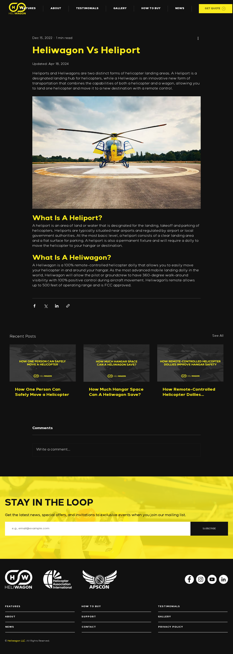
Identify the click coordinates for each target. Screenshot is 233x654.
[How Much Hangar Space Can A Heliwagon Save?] (117, 363)
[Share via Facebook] (34, 306)
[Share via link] (68, 306)
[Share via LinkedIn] (57, 306)
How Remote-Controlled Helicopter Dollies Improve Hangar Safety (189, 393)
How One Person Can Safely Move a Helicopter (42, 392)
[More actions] (198, 38)
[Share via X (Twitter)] (45, 306)
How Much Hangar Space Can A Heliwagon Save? (116, 392)
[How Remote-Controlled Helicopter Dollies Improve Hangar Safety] (190, 363)
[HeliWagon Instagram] (200, 579)
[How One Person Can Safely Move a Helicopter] (43, 363)
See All (217, 336)
